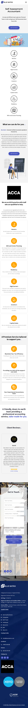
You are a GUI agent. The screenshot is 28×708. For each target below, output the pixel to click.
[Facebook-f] (5, 571)
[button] (26, 2)
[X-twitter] (7, 657)
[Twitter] (10, 571)
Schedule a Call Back (14, 541)
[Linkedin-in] (8, 571)
